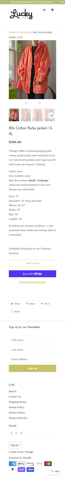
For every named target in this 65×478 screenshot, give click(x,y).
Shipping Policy (18, 402)
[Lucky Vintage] (21, 14)
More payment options (32, 282)
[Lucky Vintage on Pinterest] (16, 433)
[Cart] (52, 10)
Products (24, 32)
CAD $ (14, 445)
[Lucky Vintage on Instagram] (21, 433)
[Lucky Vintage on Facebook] (11, 433)
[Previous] (26, 102)
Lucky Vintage (25, 451)
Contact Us (15, 396)
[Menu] (44, 10)
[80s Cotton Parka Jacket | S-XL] (32, 69)
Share (32, 303)
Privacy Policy (17, 412)
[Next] (38, 102)
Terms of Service (18, 418)
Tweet (17, 303)
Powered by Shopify (20, 457)
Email (17, 311)
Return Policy (16, 407)
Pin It (47, 303)
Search (13, 391)
